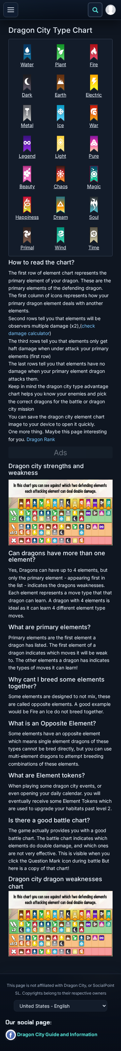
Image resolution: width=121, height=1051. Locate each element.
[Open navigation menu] (10, 9)
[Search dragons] (95, 9)
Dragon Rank (41, 439)
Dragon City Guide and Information (56, 1034)
